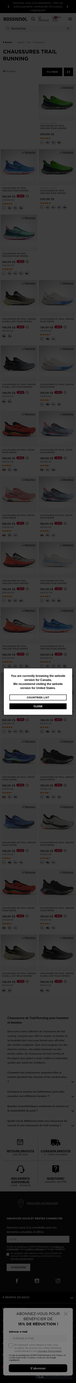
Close (38, 706)
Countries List (38, 697)
